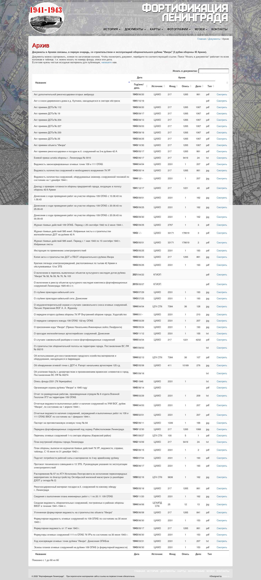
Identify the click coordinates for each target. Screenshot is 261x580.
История (152, 571)
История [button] (111, 29)
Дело (198, 86)
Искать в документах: (185, 70)
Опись (185, 86)
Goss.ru (225, 576)
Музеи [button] (200, 29)
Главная (201, 38)
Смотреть (222, 94)
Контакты (219, 29)
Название (40, 82)
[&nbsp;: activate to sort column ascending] (222, 83)
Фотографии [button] (178, 29)
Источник (157, 86)
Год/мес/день (139, 86)
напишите (106, 62)
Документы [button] (134, 29)
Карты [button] (155, 29)
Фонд (172, 86)
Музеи (210, 571)
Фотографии (196, 571)
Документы (214, 38)
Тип (210, 86)
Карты (182, 571)
